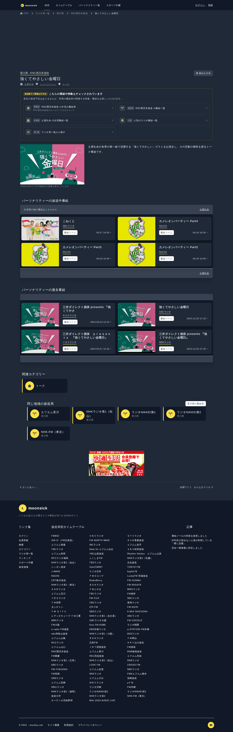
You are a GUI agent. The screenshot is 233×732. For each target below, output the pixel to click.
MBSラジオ (57, 620)
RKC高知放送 (96, 656)
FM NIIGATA (134, 584)
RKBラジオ (133, 660)
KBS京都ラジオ (97, 629)
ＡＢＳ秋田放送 (135, 549)
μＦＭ (130, 682)
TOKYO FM (133, 567)
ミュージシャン (48, 84)
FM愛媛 (55, 656)
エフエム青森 (58, 544)
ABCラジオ (133, 616)
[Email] (211, 725)
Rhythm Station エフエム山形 (144, 553)
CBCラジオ (95, 602)
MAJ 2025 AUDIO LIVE (102, 700)
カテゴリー (25, 549)
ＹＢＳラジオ (58, 598)
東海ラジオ (133, 602)
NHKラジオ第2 (97, 696)
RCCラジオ (57, 642)
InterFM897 (96, 567)
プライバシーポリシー (90, 725)
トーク (66, 84)
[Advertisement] (116, 40)
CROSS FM (133, 665)
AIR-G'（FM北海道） (62, 540)
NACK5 (55, 576)
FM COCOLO (134, 620)
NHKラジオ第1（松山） (102, 660)
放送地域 (23, 567)
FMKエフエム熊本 (137, 673)
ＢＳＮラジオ (96, 584)
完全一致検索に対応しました (187, 548)
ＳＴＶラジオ (134, 536)
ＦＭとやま (95, 589)
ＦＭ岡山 (132, 638)
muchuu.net (36, 725)
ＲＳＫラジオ (96, 638)
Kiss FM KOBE (97, 625)
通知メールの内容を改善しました (189, 536)
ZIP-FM (93, 607)
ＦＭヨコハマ (96, 576)
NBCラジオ (133, 669)
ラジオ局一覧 (26, 553)
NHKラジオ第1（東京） (64, 584)
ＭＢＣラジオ (96, 682)
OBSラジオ (57, 678)
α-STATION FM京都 (138, 629)
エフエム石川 (58, 593)
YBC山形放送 (96, 553)
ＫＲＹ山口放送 (135, 642)
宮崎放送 (132, 678)
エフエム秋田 (58, 553)
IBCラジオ (95, 544)
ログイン (200, 5)
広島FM (93, 642)
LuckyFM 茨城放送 (137, 576)
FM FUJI (94, 598)
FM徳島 (131, 647)
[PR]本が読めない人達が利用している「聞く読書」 (192, 542)
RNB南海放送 (134, 651)
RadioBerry (95, 580)
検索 (21, 544)
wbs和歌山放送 (59, 633)
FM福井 (131, 593)
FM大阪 (55, 625)
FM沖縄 (131, 687)
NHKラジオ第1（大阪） (102, 633)
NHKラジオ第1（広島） (64, 660)
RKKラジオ (95, 673)
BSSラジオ (133, 633)
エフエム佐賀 (96, 669)
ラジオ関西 (133, 625)
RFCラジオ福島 (59, 558)
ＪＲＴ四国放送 (97, 647)
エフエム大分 (96, 678)
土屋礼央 (29, 84)
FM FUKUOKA (59, 669)
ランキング (25, 558)
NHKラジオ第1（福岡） (64, 691)
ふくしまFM (96, 558)
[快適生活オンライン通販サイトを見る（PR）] (116, 463)
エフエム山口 (58, 647)
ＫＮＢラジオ (58, 589)
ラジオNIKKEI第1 (98, 691)
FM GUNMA (134, 580)
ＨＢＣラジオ (96, 536)
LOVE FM (94, 665)
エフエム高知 (134, 656)
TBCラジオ (57, 549)
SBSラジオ (95, 611)
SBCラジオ (133, 598)
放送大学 (56, 696)
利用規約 (69, 725)
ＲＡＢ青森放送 (135, 540)
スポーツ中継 (26, 562)
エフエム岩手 (134, 544)
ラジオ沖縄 (95, 687)
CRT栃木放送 (58, 580)
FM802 (55, 536)
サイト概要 (53, 725)
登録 (210, 5)
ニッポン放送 (58, 567)
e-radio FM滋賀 (60, 629)
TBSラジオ (95, 562)
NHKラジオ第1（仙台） (64, 562)
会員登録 (23, 540)
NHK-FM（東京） (136, 696)
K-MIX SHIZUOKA (137, 611)
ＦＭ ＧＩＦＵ (58, 611)
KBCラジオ (57, 665)
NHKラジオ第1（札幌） (140, 558)
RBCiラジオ (57, 687)
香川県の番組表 (195, 403)
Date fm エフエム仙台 (101, 549)
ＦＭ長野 (56, 602)
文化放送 (132, 562)
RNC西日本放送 (59, 651)
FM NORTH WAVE (99, 540)
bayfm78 (132, 571)
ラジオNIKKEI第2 (136, 691)
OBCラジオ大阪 (98, 620)
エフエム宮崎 (58, 682)
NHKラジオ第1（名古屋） (103, 616)
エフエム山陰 (58, 638)
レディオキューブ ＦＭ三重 (66, 616)
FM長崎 (55, 673)
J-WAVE (55, 571)
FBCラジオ (95, 593)
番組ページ (70, 232)
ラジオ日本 (95, 571)
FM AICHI (132, 607)
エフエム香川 (96, 651)
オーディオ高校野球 (62, 700)
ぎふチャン (57, 607)
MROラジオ (133, 589)
